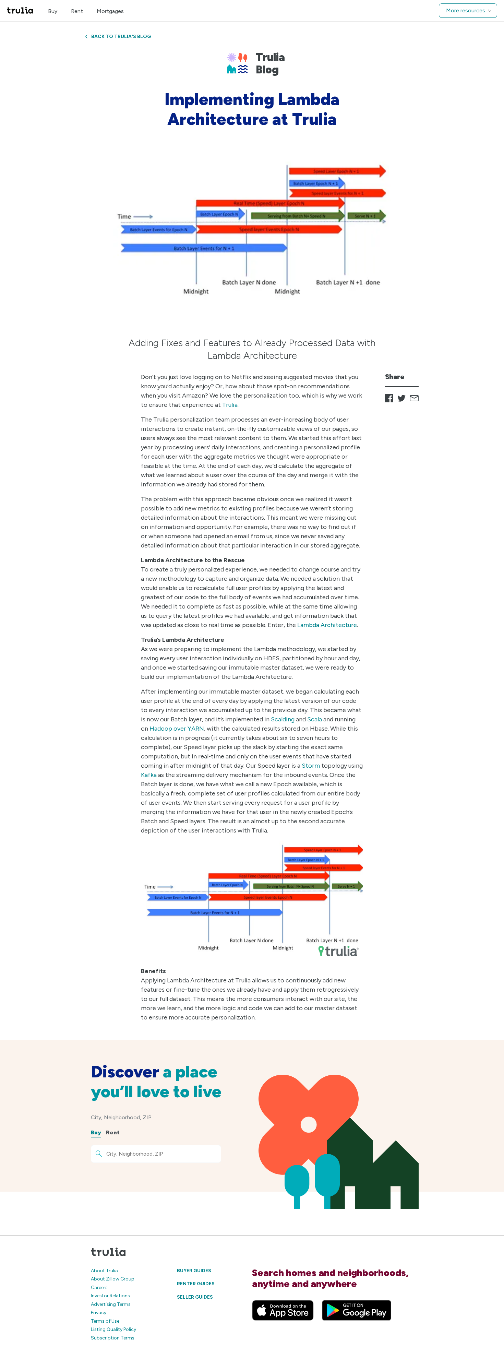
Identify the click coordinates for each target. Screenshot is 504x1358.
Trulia (230, 405)
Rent (77, 11)
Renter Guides (196, 1284)
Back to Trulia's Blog (121, 36)
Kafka (149, 775)
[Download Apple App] (283, 1310)
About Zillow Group (112, 1279)
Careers (99, 1287)
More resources (465, 10)
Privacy (98, 1312)
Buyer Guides (194, 1271)
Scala (314, 719)
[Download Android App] (356, 1310)
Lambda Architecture (327, 625)
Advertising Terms (111, 1304)
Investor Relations (110, 1296)
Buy (52, 11)
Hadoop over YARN (176, 728)
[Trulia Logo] (20, 11)
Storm (311, 765)
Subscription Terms (112, 1338)
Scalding (283, 719)
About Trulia (104, 1271)
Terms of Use (105, 1321)
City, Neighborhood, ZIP (121, 1117)
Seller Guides (195, 1297)
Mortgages (110, 11)
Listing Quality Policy (113, 1329)
